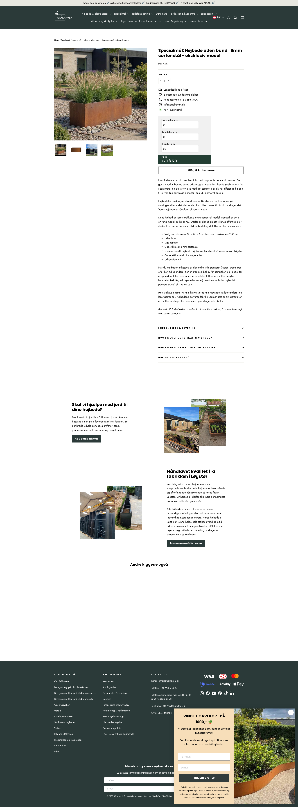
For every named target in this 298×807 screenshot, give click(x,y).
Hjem (56, 40)
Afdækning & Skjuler (103, 21)
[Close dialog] (291, 712)
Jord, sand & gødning (171, 21)
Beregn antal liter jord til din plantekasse (75, 693)
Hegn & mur (127, 21)
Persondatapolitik (112, 728)
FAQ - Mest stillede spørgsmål (118, 734)
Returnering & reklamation (116, 710)
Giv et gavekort (62, 705)
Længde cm (169, 120)
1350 (172, 161)
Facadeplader (197, 21)
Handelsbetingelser (113, 722)
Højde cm (168, 144)
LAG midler (60, 745)
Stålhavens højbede (64, 722)
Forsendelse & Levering (177, 328)
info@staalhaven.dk (169, 681)
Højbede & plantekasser (95, 14)
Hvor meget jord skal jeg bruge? (185, 337)
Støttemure (161, 14)
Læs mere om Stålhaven (186, 543)
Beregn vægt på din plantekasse (71, 687)
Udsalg (57, 710)
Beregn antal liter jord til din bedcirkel (74, 699)
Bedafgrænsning (141, 14)
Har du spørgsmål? (173, 357)
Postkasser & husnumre (183, 14)
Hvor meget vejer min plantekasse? (187, 347)
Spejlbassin (207, 14)
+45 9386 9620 (168, 688)
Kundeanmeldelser (63, 716)
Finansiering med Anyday (116, 705)
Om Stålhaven (61, 681)
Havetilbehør (146, 21)
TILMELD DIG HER (204, 778)
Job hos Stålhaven (63, 734)
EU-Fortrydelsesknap (113, 716)
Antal (163, 74)
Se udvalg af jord (86, 438)
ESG (56, 751)
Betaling (107, 699)
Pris (164, 157)
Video (57, 728)
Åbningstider (109, 687)
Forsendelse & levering (115, 693)
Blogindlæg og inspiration (67, 740)
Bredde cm (169, 132)
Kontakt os (108, 681)
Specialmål (120, 14)
